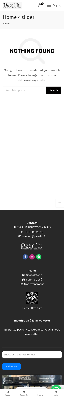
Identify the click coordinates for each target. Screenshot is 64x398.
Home (6, 23)
